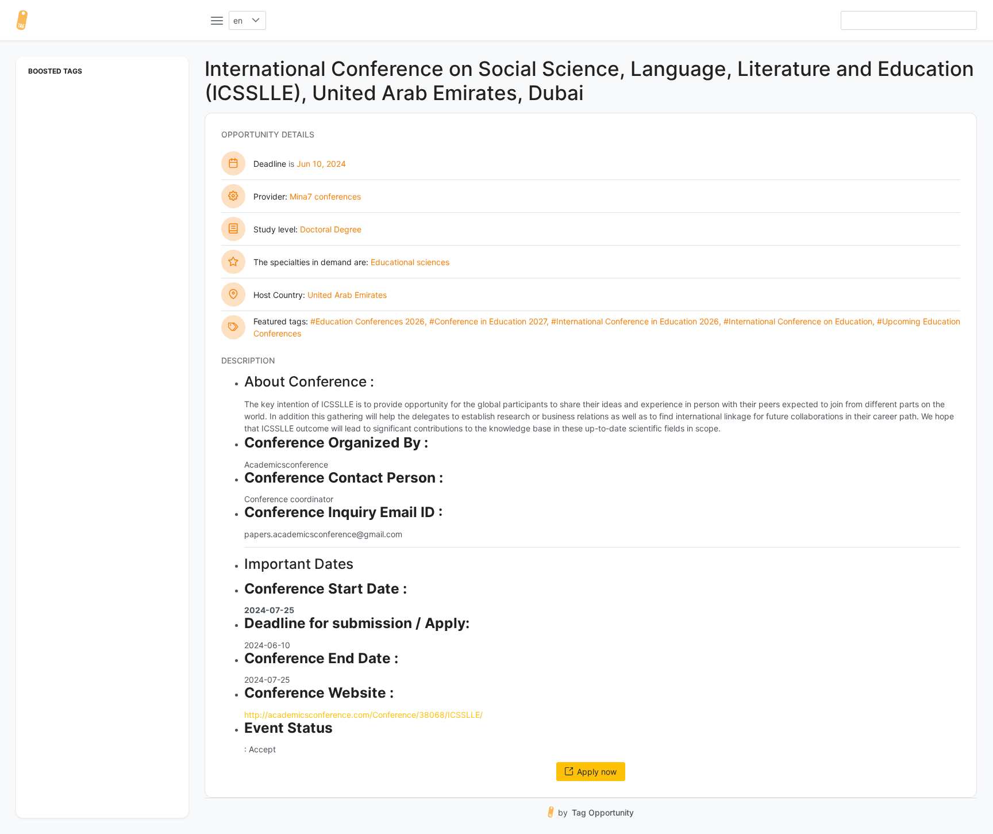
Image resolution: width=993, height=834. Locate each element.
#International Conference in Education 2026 (635, 321)
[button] (256, 20)
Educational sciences (410, 262)
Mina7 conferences (325, 196)
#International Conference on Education (797, 321)
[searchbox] (909, 20)
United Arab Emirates (347, 295)
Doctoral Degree (330, 229)
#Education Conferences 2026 (367, 321)
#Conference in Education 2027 (487, 321)
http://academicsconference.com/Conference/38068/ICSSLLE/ (363, 715)
